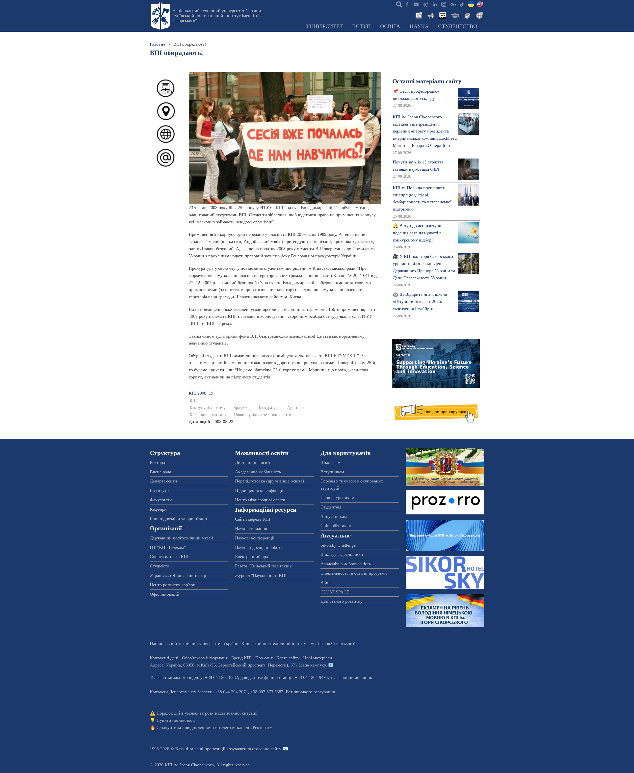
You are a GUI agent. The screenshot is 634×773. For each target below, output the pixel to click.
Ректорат (158, 462)
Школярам (330, 462)
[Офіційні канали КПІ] (425, 4)
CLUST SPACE (334, 591)
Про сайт (264, 657)
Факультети (161, 499)
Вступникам (332, 471)
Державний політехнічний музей (181, 537)
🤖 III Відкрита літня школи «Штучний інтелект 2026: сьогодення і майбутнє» (420, 301)
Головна (157, 44)
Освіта (390, 26)
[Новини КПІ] (418, 14)
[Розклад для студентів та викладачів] (442, 14)
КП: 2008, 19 (201, 393)
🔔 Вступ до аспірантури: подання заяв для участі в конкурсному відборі (418, 232)
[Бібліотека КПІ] (466, 14)
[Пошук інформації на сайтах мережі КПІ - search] (398, 4)
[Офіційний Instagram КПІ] (444, 4)
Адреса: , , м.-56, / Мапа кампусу (238, 665)
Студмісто (159, 565)
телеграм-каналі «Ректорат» (245, 727)
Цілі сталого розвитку (341, 601)
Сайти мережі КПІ (252, 519)
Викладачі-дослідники (341, 554)
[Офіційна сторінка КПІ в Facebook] (407, 4)
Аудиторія (295, 407)
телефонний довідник (351, 677)
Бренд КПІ (241, 657)
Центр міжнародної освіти (260, 499)
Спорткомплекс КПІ (169, 556)
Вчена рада (160, 471)
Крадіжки (241, 407)
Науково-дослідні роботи (259, 547)
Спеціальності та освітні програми (353, 573)
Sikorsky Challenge (338, 545)
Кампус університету (208, 407)
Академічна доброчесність (345, 563)
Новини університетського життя (262, 415)
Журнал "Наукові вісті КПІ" (261, 575)
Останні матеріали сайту (426, 81)
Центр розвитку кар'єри (172, 584)
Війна (326, 582)
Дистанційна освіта (253, 462)
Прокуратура (268, 407)
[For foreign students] (478, 14)
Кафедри (158, 509)
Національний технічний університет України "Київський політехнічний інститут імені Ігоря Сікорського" (217, 15)
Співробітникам (335, 525)
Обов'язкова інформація (205, 657)
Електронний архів (253, 556)
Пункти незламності (176, 720)
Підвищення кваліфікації (259, 490)
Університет (324, 26)
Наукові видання (251, 528)
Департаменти (163, 481)
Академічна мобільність (258, 471)
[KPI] (480, 4)
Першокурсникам (337, 497)
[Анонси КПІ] (430, 14)
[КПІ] (471, 4)
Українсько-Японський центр (178, 575)
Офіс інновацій (164, 594)
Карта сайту (287, 657)
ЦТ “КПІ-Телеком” (168, 547)
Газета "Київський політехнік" (264, 565)
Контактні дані (164, 657)
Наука (419, 26)
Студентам (330, 507)
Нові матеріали (317, 657)
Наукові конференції (254, 537)
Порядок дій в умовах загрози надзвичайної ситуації (207, 713)
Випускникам (333, 516)
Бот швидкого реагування (310, 691)
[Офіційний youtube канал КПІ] (416, 4)
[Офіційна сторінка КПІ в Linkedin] (434, 4)
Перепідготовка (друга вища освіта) (269, 481)
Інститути (159, 490)
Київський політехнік (208, 415)
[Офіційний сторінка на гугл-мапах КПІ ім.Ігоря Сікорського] (453, 4)
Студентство (457, 26)
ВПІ (193, 400)
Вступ (361, 26)
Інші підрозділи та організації (178, 518)
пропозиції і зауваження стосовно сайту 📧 (246, 748)
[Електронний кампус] (454, 14)
